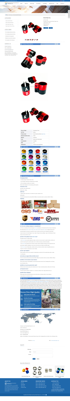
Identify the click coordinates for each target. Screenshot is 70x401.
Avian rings (32, 3)
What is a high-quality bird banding (41, 385)
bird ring (31, 229)
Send (34, 358)
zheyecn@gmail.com (10, 49)
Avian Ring (24, 381)
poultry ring (35, 229)
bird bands (39, 229)
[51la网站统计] (46, 394)
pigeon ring (28, 229)
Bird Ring (22, 382)
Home (21, 3)
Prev (22, 28)
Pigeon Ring (23, 385)
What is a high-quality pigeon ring (41, 387)
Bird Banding (23, 384)
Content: (29, 354)
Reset (38, 358)
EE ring (33, 340)
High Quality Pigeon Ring (9, 24)
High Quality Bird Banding (9, 22)
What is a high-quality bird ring (40, 382)
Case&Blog (45, 3)
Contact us (62, 3)
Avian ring (34, 236)
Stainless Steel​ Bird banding (48, 376)
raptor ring (44, 229)
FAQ (57, 3)
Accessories (38, 3)
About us (26, 3)
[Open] (69, 14)
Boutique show (51, 3)
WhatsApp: (29, 349)
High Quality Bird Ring (9, 20)
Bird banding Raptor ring (55, 340)
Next (41, 28)
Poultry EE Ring (23, 387)
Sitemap (44, 394)
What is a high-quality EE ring (40, 384)
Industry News (40, 381)
